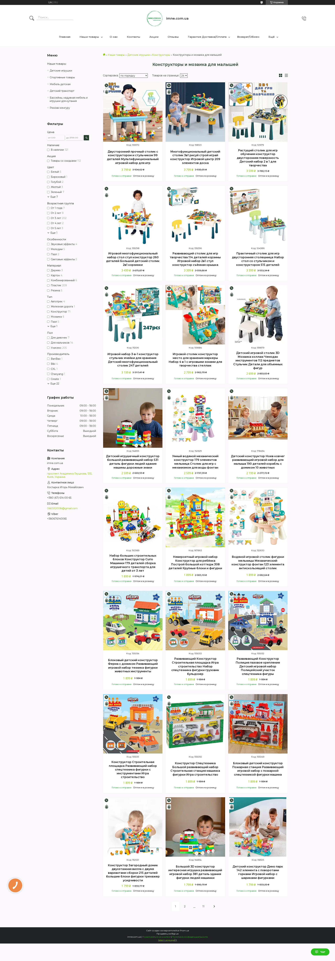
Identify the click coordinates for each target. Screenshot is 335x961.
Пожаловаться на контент (156, 936)
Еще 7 (54, 196)
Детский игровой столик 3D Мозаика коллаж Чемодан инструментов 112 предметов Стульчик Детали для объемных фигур (257, 360)
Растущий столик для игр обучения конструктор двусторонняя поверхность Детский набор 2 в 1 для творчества (258, 158)
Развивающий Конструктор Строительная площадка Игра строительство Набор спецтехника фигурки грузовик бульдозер (195, 666)
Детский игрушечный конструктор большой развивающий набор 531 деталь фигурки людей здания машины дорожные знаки (132, 462)
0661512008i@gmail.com (62, 508)
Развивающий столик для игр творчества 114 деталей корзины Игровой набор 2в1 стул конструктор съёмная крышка (195, 259)
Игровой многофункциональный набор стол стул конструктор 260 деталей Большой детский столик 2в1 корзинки (132, 259)
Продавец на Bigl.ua (167, 933)
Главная (64, 36)
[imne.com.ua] (154, 18)
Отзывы (173, 36)
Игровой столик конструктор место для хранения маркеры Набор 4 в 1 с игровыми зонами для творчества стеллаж (195, 359)
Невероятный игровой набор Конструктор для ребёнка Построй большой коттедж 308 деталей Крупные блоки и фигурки (195, 562)
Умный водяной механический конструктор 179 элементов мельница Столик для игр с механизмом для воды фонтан (195, 462)
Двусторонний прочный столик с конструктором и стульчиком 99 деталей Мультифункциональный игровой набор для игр (133, 157)
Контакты (133, 36)
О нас (114, 36)
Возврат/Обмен (248, 36)
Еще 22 (54, 383)
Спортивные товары (62, 77)
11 (203, 906)
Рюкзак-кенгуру (60, 107)
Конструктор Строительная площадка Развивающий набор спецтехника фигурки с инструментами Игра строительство (133, 769)
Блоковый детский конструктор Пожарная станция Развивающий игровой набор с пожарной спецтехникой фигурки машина (258, 769)
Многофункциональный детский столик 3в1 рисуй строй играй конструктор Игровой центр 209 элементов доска (195, 157)
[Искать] (32, 18)
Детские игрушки (138, 54)
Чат (322, 951)
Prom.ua (184, 930)
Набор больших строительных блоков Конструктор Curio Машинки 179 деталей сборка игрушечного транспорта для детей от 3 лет (132, 563)
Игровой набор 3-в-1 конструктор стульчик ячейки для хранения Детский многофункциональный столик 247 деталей (132, 359)
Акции (154, 36)
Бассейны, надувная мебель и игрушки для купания (69, 99)
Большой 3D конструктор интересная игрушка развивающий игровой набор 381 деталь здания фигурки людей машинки (195, 872)
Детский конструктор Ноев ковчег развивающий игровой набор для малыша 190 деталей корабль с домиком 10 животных (258, 462)
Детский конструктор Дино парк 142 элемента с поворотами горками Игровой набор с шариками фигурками (258, 872)
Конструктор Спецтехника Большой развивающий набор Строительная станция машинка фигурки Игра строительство (195, 769)
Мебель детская (60, 84)
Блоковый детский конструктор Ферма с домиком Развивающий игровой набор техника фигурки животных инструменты (133, 665)
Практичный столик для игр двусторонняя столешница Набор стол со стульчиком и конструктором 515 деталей (258, 259)
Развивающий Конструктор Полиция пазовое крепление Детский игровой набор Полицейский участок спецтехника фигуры (258, 666)
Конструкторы (161, 54)
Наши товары (89, 36)
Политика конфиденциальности (190, 936)
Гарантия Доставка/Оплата (207, 36)
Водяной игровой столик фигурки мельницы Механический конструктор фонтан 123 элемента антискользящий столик (258, 562)
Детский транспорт (62, 90)
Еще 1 (53, 232)
